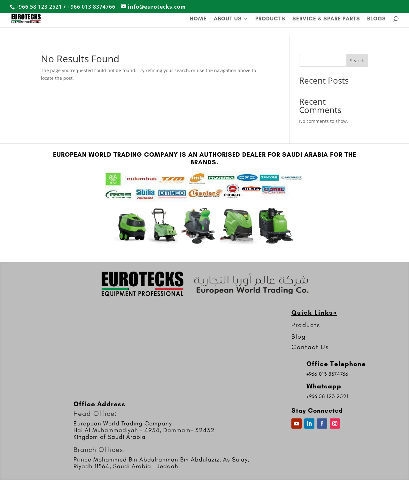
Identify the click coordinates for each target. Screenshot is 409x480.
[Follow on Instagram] (335, 423)
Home (198, 19)
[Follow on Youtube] (296, 423)
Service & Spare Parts (326, 19)
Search (357, 60)
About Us (228, 19)
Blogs (376, 19)
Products (270, 19)
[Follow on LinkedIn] (309, 423)
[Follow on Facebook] (322, 423)
